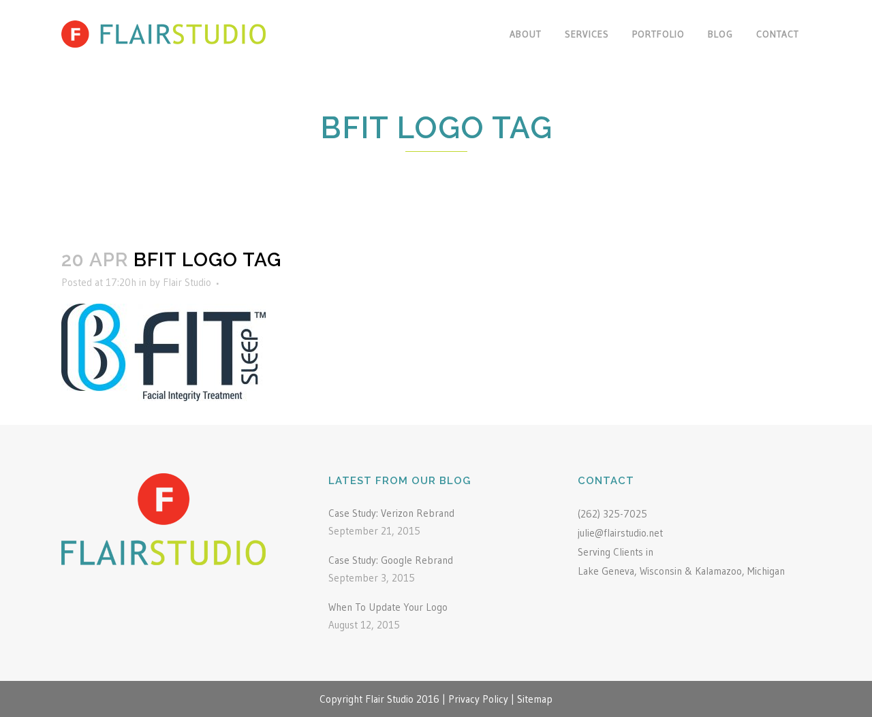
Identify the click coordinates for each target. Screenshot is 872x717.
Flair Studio (187, 282)
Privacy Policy (478, 698)
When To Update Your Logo (388, 607)
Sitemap (534, 698)
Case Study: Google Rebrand (390, 560)
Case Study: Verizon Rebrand (391, 513)
